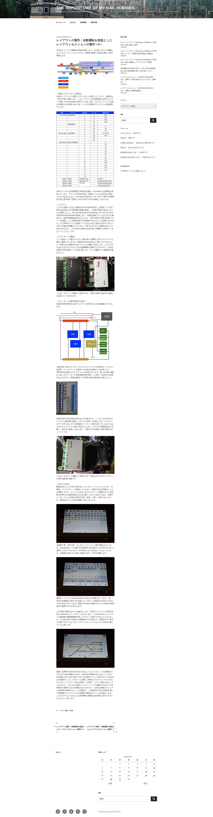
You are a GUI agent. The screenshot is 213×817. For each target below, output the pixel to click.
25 (146, 775)
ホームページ (60, 22)
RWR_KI (69, 37)
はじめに (73, 22)
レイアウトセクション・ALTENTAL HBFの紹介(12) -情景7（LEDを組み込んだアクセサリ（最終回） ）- (138, 79)
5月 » (145, 783)
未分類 (71, 710)
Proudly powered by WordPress (109, 811)
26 (154, 775)
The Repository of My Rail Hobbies (95, 8)
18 (146, 771)
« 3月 (110, 783)
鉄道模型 (83, 22)
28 (111, 779)
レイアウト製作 (63, 710)
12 (154, 768)
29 (120, 779)
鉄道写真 (94, 22)
